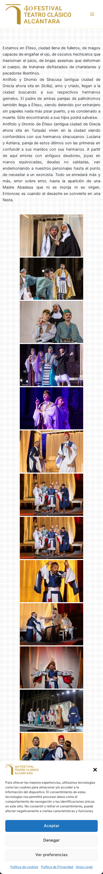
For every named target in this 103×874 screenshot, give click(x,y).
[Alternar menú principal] (92, 14)
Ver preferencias (51, 854)
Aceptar (51, 825)
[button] (95, 769)
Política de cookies (24, 867)
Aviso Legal (84, 867)
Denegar (51, 840)
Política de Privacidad (57, 867)
